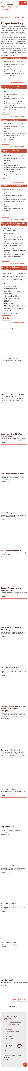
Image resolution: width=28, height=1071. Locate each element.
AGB (7, 1033)
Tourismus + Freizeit (6, 17)
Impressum (3, 6)
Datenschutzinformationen (17, 82)
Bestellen (5, 79)
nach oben (23, 999)
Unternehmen (5, 7)
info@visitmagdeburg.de (12, 1024)
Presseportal (13, 7)
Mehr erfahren (14, 335)
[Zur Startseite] (7, 3)
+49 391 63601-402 (15, 1022)
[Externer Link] (10, 12)
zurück (14, 999)
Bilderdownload (6, 9)
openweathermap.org (11, 1050)
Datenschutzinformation (13, 6)
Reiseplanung (16, 17)
